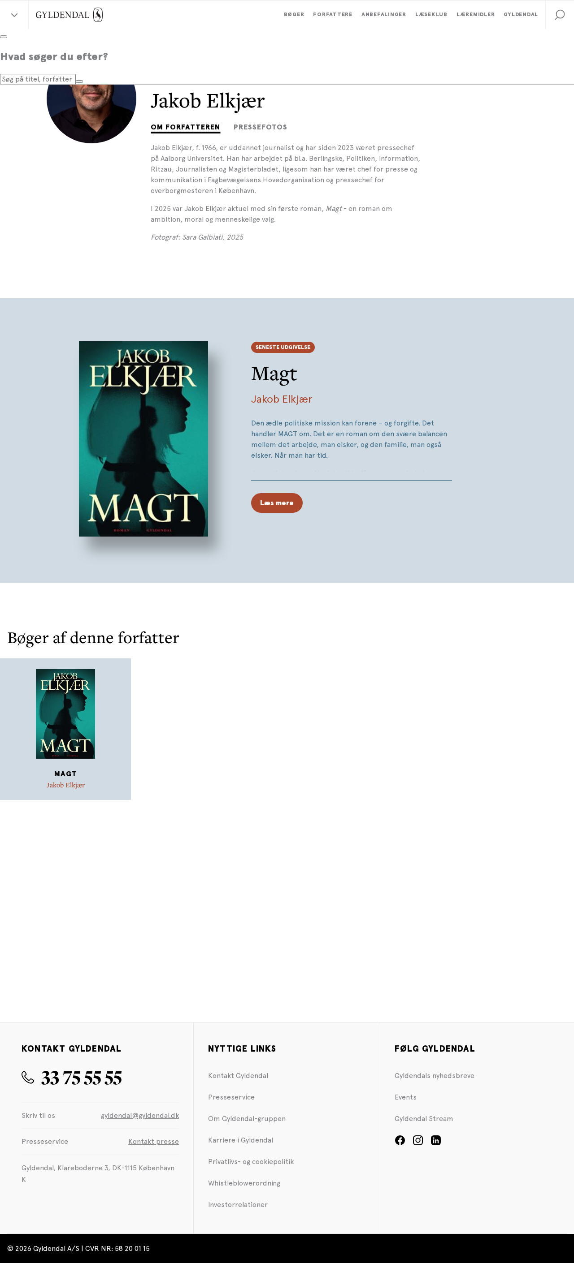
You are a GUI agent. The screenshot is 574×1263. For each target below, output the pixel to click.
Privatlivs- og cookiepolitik (251, 1161)
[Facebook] (400, 1143)
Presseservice (231, 1097)
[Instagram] (418, 1143)
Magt (274, 372)
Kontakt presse (153, 1141)
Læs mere (277, 503)
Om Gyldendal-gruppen (247, 1118)
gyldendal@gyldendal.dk (140, 1115)
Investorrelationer (238, 1204)
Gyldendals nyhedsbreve (434, 1075)
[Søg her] (79, 81)
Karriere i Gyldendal (240, 1140)
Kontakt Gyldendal (238, 1075)
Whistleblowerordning (244, 1183)
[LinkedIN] (435, 1143)
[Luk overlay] (3, 36)
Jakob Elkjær (282, 398)
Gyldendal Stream (424, 1118)
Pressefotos (260, 127)
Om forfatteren (185, 127)
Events (406, 1097)
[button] (560, 14)
